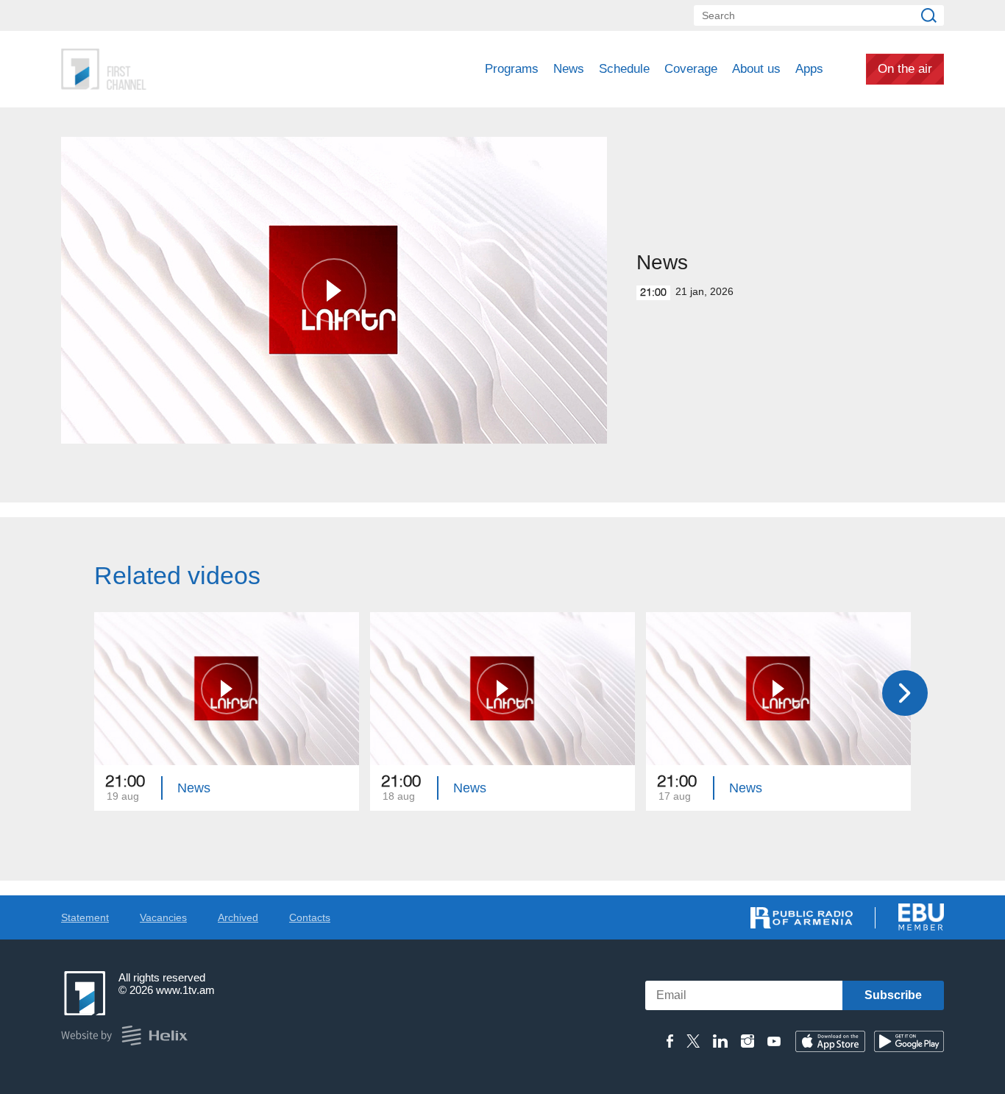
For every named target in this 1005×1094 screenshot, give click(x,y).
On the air (905, 69)
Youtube (774, 1041)
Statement (85, 917)
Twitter (693, 1041)
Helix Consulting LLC (124, 1035)
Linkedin (720, 1041)
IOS (830, 1041)
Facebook (670, 1041)
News (568, 69)
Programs (512, 69)
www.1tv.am (185, 990)
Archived (238, 917)
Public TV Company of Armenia (165, 69)
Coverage (690, 69)
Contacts (309, 917)
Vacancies (163, 917)
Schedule (624, 69)
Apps (809, 69)
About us (756, 69)
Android (909, 1041)
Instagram (747, 1041)
